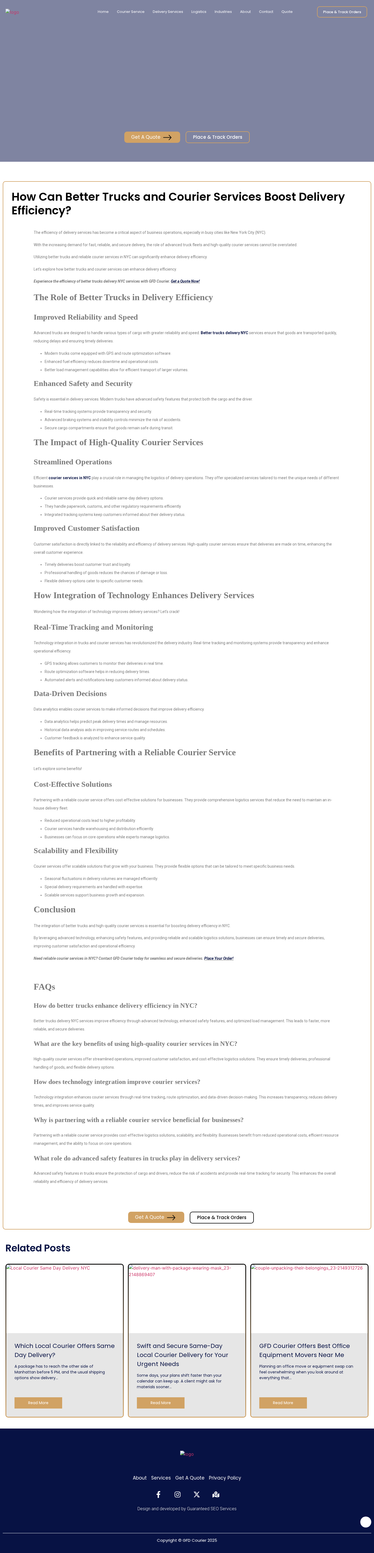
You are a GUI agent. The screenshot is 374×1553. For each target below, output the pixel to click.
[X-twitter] (196, 1494)
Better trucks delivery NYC (224, 333)
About (245, 11)
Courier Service (131, 11)
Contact (266, 11)
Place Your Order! (219, 958)
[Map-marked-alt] (216, 1494)
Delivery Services (168, 11)
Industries (223, 11)
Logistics (198, 11)
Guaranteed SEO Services (212, 1508)
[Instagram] (177, 1494)
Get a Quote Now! (185, 281)
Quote (287, 11)
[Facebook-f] (158, 1494)
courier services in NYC (69, 478)
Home (103, 11)
